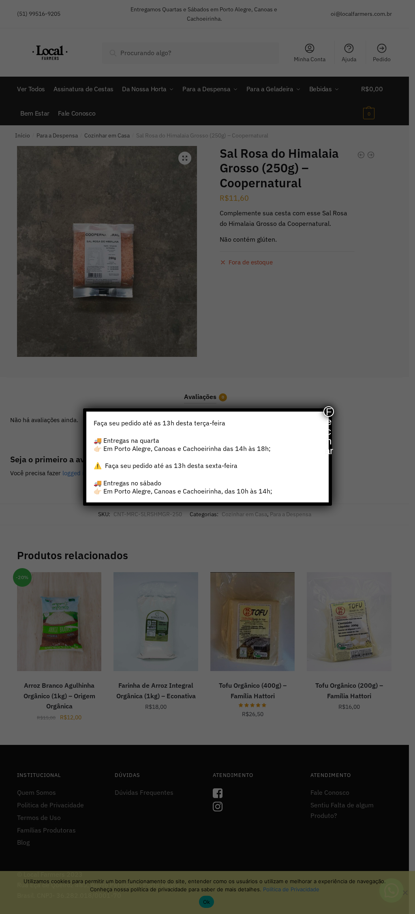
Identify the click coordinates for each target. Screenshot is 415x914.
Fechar (329, 411)
